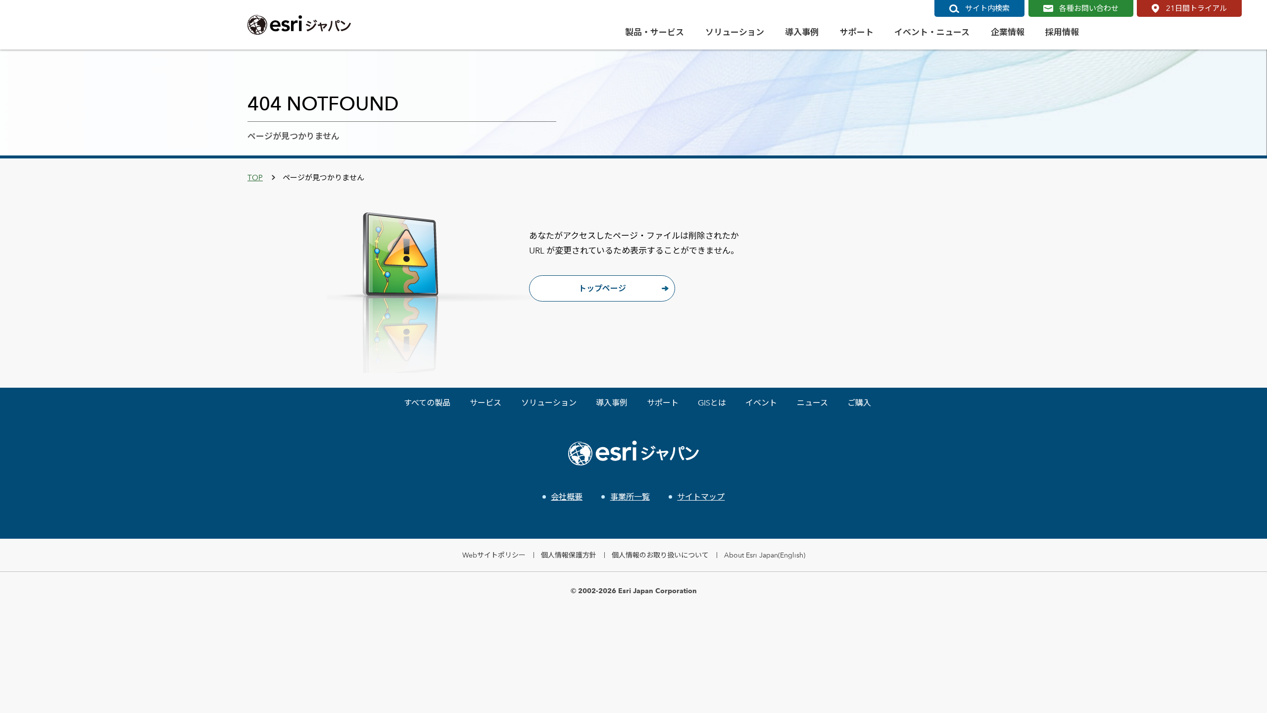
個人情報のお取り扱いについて (660, 555)
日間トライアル (1196, 8)
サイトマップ (701, 497)
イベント (761, 402)
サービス (485, 402)
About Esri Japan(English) (764, 555)
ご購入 (859, 402)
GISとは (712, 402)
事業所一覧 (629, 497)
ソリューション (549, 402)
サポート (663, 402)
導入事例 (612, 402)
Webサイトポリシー (494, 555)
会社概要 (567, 497)
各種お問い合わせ (1089, 8)
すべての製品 (427, 402)
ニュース (812, 402)
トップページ (602, 288)
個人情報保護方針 (568, 555)
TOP (255, 177)
